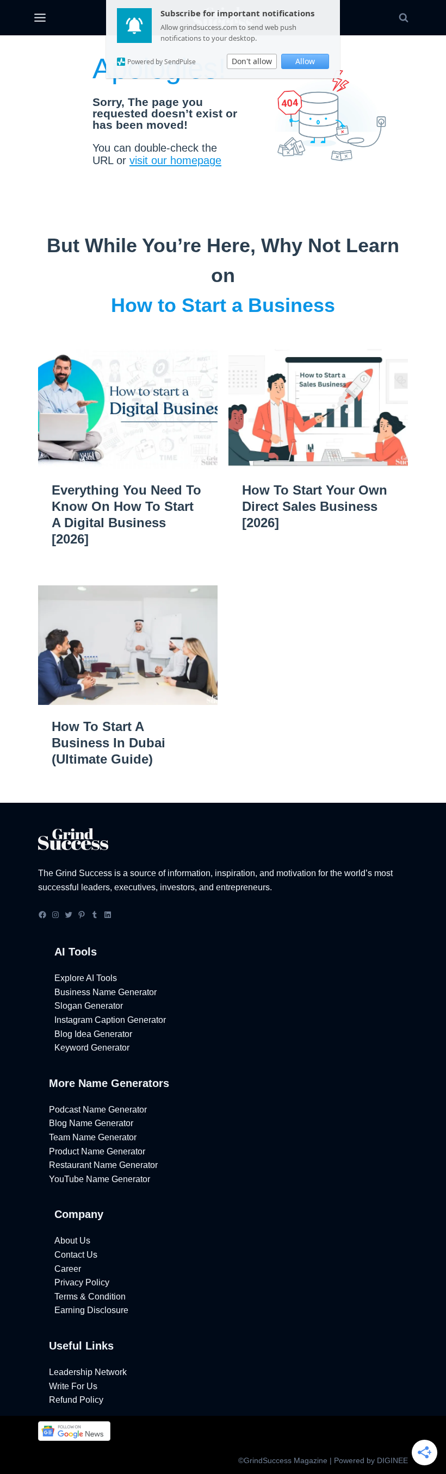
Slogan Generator (88, 1005)
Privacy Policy (81, 1282)
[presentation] (128, 409)
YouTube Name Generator (99, 1179)
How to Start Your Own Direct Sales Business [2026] (314, 506)
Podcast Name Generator (98, 1109)
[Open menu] (40, 18)
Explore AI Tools (85, 978)
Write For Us (73, 1386)
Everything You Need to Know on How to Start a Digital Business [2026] (126, 514)
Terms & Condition (90, 1296)
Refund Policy (76, 1399)
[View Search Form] (403, 18)
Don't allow (252, 61)
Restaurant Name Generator (103, 1165)
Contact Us (75, 1254)
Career (67, 1268)
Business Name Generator (105, 992)
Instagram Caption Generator (110, 1020)
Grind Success (83, 873)
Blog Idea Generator (93, 1034)
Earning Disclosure (91, 1310)
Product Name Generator (97, 1151)
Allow (305, 61)
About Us (72, 1240)
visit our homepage (175, 160)
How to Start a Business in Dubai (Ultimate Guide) (108, 742)
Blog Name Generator (91, 1123)
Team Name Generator (93, 1137)
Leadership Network (88, 1372)
